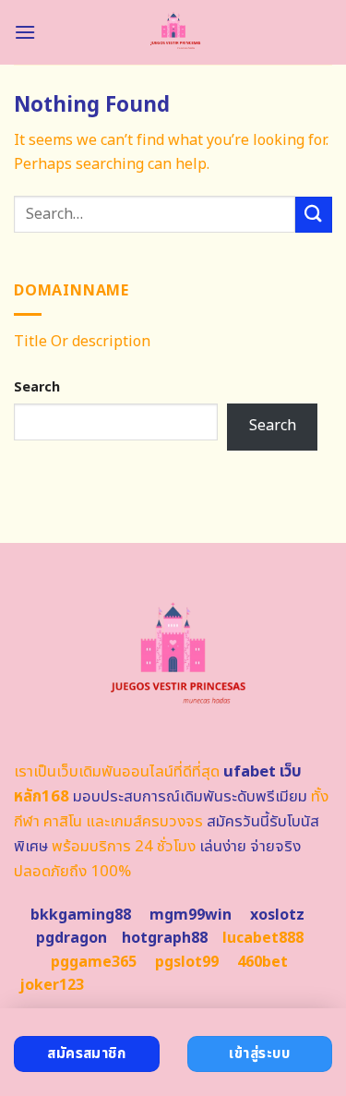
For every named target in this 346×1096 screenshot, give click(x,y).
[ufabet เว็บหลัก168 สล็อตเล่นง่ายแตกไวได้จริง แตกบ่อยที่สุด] (173, 32)
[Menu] (25, 31)
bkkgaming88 (80, 915)
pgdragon (71, 938)
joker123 (51, 985)
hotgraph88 (165, 938)
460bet (262, 962)
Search (37, 387)
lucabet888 (263, 938)
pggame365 (94, 962)
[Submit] (313, 215)
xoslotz (277, 915)
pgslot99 (187, 962)
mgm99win (190, 915)
